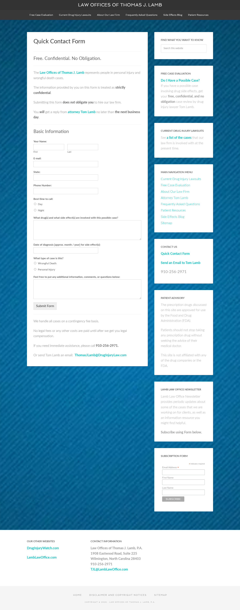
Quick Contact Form (175, 253)
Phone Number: (42, 185)
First (35, 152)
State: (36, 172)
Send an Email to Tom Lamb (180, 263)
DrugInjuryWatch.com (43, 548)
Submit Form (45, 306)
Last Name (167, 487)
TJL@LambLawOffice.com (109, 569)
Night (41, 210)
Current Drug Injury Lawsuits (181, 179)
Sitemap (166, 223)
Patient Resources (173, 210)
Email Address (170, 467)
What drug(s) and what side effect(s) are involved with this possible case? (75, 218)
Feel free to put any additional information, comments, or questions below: (76, 277)
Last (69, 152)
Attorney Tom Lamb (174, 198)
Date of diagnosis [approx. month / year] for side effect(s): (66, 244)
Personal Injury (46, 269)
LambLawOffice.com (42, 557)
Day (40, 204)
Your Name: (40, 141)
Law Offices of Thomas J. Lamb (120, 5)
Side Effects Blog (172, 216)
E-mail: (37, 158)
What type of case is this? (48, 258)
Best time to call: (43, 199)
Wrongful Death (47, 263)
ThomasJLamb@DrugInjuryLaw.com (101, 355)
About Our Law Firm (175, 191)
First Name (168, 477)
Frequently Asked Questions (180, 204)
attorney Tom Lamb (82, 112)
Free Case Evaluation (175, 185)
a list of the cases (179, 137)
